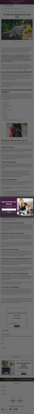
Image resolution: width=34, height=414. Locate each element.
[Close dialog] (32, 199)
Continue (9, 212)
